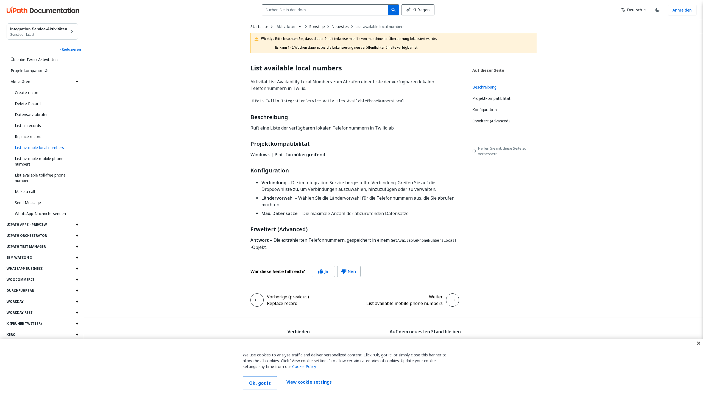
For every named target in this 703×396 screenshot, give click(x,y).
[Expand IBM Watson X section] (77, 257)
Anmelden (682, 10)
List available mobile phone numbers (39, 161)
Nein (348, 271)
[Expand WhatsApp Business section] (77, 268)
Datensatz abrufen (32, 114)
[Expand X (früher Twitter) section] (77, 323)
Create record (27, 92)
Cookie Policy (304, 366)
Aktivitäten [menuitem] (287, 26)
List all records (28, 125)
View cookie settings (309, 382)
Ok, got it (260, 383)
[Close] (698, 343)
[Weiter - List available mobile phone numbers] (452, 300)
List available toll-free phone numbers (40, 177)
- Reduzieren (70, 49)
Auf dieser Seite (488, 70)
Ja (323, 271)
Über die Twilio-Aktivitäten (34, 59)
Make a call (25, 191)
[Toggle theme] (657, 10)
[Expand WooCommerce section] (77, 279)
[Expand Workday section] (77, 301)
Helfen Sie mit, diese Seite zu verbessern (502, 150)
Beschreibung (269, 117)
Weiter (436, 296)
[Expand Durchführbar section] (77, 290)
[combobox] (326, 10)
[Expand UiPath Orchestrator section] (77, 235)
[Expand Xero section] (77, 334)
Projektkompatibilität (30, 70)
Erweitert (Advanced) (279, 229)
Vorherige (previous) (288, 296)
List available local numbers (379, 27)
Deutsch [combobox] (631, 10)
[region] (351, 367)
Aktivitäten (20, 81)
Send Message (28, 202)
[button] (44, 147)
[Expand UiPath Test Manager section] (77, 246)
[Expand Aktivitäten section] (77, 81)
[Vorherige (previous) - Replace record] (257, 300)
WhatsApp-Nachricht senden (40, 213)
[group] (305, 271)
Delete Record (28, 103)
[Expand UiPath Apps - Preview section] (77, 224)
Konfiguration (269, 170)
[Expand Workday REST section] (77, 312)
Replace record (28, 136)
